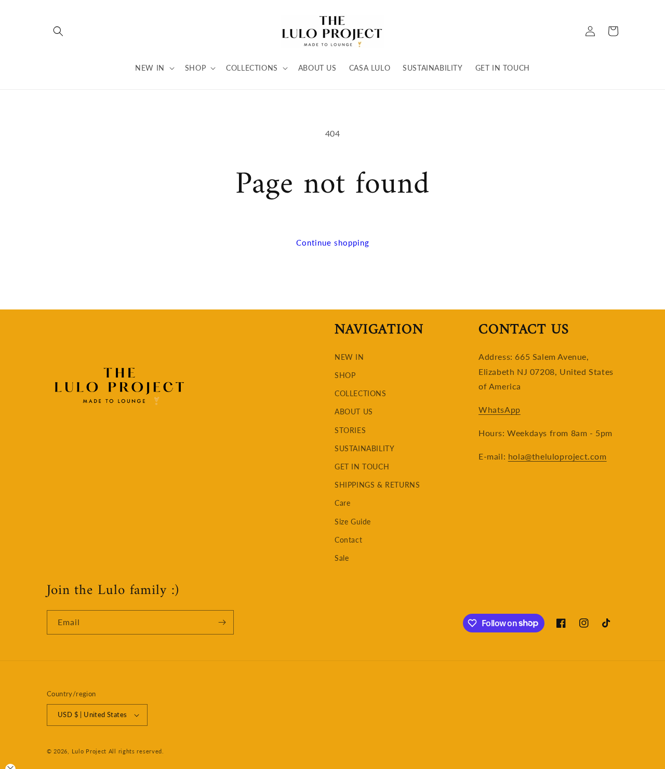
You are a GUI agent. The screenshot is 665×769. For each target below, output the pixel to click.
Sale (342, 558)
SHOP (345, 375)
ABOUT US (354, 411)
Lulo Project (89, 751)
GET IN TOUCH (362, 466)
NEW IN (349, 357)
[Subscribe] (221, 622)
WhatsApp (499, 409)
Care (342, 502)
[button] (58, 31)
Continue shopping (332, 242)
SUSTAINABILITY (364, 448)
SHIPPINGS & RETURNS (377, 484)
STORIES (350, 430)
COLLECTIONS (361, 393)
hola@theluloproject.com (557, 456)
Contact (348, 539)
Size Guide (353, 521)
